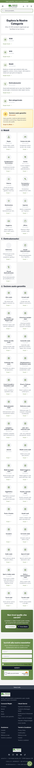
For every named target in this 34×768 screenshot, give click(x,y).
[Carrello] (31, 6)
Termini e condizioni (6, 737)
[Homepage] (13, 6)
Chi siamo (3, 706)
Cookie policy (21, 732)
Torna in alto (17, 687)
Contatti (3, 730)
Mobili (2, 714)
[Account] (23, 6)
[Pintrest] (17, 754)
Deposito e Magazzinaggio (25, 720)
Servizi (3, 709)
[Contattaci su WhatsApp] (29, 763)
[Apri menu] (2, 6)
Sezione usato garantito (7, 716)
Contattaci (11, 626)
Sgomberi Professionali (24, 706)
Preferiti (3, 732)
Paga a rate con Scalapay (25, 718)
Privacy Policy (27, 664)
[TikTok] (24, 754)
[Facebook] (9, 754)
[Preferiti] (27, 6)
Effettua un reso (5, 735)
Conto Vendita (22, 723)
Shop (2, 711)
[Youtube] (20, 754)
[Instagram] (13, 754)
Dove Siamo (24, 626)
